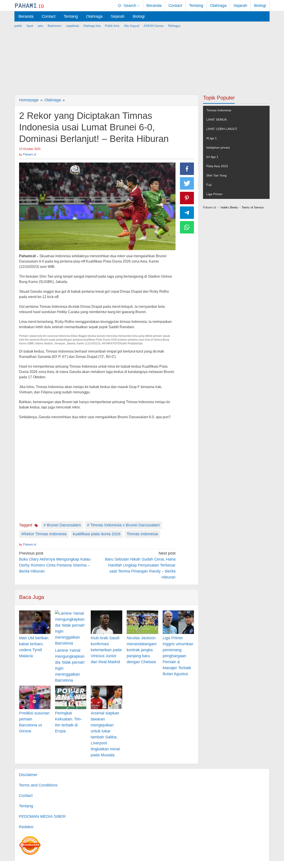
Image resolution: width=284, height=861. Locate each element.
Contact (26, 795)
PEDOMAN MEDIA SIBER (42, 816)
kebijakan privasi (218, 147)
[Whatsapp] (187, 227)
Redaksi (26, 827)
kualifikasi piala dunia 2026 (96, 534)
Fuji (208, 184)
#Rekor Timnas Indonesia (44, 534)
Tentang (26, 806)
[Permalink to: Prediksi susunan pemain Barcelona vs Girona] (35, 697)
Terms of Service (253, 207)
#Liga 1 (211, 138)
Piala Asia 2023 (217, 166)
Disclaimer (28, 775)
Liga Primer (214, 194)
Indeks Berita (229, 207)
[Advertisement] (142, 59)
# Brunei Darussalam (62, 525)
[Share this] (187, 169)
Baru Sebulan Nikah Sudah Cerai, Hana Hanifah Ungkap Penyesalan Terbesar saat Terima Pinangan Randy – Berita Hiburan (140, 565)
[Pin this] (187, 198)
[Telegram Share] (187, 212)
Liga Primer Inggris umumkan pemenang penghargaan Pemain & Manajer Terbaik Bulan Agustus (178, 656)
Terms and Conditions (38, 785)
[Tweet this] (187, 183)
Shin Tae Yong (216, 175)
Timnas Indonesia (142, 534)
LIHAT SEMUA (216, 119)
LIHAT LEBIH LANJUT (221, 129)
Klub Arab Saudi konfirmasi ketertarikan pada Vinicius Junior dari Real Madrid (106, 650)
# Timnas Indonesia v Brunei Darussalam (123, 525)
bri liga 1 (212, 157)
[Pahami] (29, 5)
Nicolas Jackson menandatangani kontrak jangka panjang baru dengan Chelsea (141, 650)
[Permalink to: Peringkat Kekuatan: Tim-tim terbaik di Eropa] (71, 697)
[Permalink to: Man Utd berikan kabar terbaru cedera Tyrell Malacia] (35, 622)
